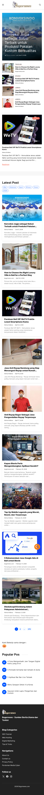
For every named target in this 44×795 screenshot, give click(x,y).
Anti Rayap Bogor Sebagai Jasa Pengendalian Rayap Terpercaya (27, 103)
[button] (40, 5)
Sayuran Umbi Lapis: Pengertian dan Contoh (22, 692)
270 (30, 629)
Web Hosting (7, 738)
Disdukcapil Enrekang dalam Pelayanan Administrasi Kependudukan (18, 609)
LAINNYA (7, 31)
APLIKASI (17, 76)
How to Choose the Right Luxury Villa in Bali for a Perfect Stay (27, 68)
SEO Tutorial (7, 734)
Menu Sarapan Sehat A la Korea (20, 685)
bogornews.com (20, 71)
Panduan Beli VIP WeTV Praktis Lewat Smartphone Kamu (27, 80)
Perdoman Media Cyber (11, 765)
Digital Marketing (8, 741)
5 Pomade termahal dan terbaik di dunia (23, 670)
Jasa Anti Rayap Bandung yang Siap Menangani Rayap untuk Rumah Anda (27, 92)
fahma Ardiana (11, 55)
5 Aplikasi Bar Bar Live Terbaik (19, 677)
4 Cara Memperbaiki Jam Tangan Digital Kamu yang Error (23, 662)
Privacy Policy (7, 762)
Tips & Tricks (7, 744)
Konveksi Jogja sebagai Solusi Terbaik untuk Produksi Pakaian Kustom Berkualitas (20, 42)
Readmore (5, 164)
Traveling (18, 64)
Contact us (6, 759)
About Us (5, 755)
